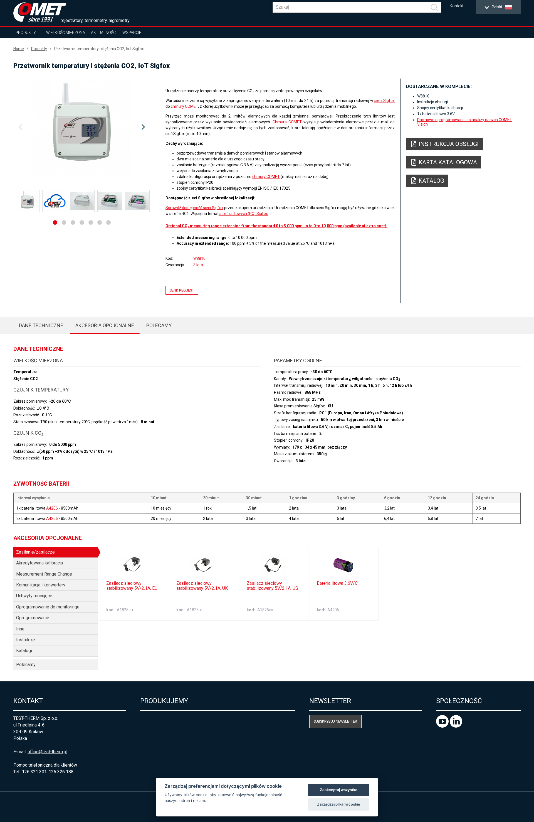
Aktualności (104, 32)
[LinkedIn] (456, 726)
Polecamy (159, 325)
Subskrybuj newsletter (335, 721)
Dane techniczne (41, 325)
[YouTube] (443, 726)
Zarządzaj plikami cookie (338, 804)
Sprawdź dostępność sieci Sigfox (194, 208)
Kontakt (456, 6)
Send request (182, 290)
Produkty (26, 32)
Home (18, 49)
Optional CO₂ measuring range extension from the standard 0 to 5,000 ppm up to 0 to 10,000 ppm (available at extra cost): (276, 226)
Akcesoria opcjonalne (104, 325)
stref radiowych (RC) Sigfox (243, 213)
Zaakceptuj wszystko (338, 789)
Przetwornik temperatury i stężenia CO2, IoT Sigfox (99, 49)
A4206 (52, 508)
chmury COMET (184, 106)
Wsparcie (131, 32)
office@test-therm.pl (47, 751)
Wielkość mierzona (65, 32)
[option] (81, 127)
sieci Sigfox (384, 100)
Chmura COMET (287, 122)
